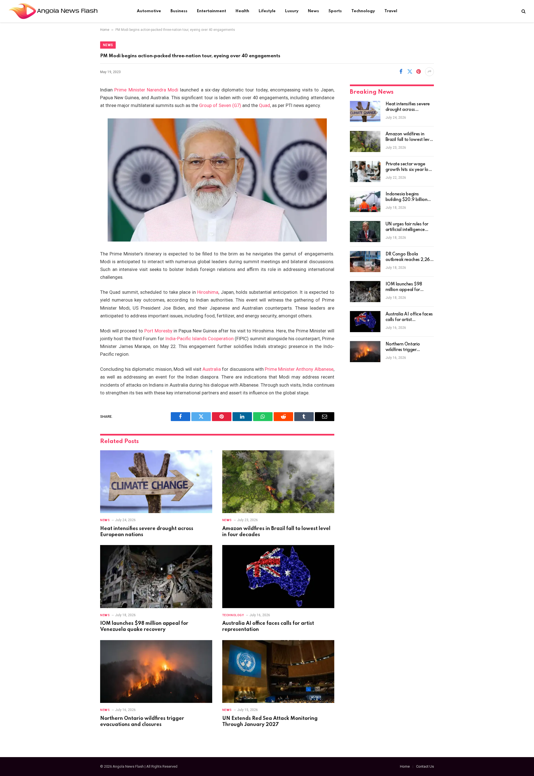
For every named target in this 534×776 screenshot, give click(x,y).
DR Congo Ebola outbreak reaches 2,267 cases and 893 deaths (409, 257)
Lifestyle (267, 11)
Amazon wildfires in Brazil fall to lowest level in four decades (276, 531)
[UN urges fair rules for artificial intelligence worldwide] (365, 231)
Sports (335, 11)
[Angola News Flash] (53, 11)
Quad (264, 105)
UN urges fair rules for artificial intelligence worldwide (406, 227)
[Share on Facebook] (401, 71)
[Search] (523, 11)
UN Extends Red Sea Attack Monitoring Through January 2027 (270, 721)
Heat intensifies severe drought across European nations (146, 531)
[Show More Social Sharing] (429, 71)
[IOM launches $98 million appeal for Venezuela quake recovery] (156, 576)
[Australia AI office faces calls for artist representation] (278, 576)
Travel (390, 11)
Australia (211, 369)
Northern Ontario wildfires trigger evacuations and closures (142, 721)
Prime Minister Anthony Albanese (299, 369)
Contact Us (425, 766)
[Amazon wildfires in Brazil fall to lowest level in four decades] (278, 481)
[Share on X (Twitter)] (410, 71)
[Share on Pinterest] (418, 71)
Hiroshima (207, 292)
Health (242, 11)
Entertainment (211, 11)
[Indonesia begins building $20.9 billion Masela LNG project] (365, 201)
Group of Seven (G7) (220, 105)
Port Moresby (158, 331)
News (313, 11)
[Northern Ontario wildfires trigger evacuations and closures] (156, 671)
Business (178, 11)
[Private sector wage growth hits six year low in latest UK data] (365, 171)
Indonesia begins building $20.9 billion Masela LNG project (406, 197)
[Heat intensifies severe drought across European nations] (156, 481)
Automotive (149, 11)
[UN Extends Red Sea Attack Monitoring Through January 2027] (278, 671)
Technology (363, 11)
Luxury (291, 11)
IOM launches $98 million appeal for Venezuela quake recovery (144, 626)
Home (104, 30)
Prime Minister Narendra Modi (146, 90)
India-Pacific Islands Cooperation (199, 338)
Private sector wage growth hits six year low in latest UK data (408, 167)
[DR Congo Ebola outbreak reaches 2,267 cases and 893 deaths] (365, 261)
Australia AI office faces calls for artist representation (268, 626)
